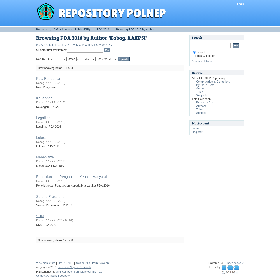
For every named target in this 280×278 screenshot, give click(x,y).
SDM (40, 216)
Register (197, 132)
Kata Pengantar (48, 78)
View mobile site (46, 263)
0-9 (38, 44)
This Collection (205, 55)
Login (240, 3)
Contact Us (42, 275)
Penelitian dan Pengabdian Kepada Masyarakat (73, 177)
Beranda (41, 29)
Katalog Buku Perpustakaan (92, 263)
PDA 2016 (103, 29)
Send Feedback (60, 275)
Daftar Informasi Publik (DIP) (71, 29)
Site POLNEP (66, 263)
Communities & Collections (213, 81)
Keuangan (44, 98)
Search (200, 52)
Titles (199, 92)
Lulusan (42, 137)
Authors (201, 88)
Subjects (201, 95)
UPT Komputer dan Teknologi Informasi (79, 271)
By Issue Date (205, 85)
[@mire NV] (230, 269)
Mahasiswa (45, 157)
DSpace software (234, 263)
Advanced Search (203, 61)
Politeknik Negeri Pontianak (74, 267)
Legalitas (43, 118)
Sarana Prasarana (50, 196)
